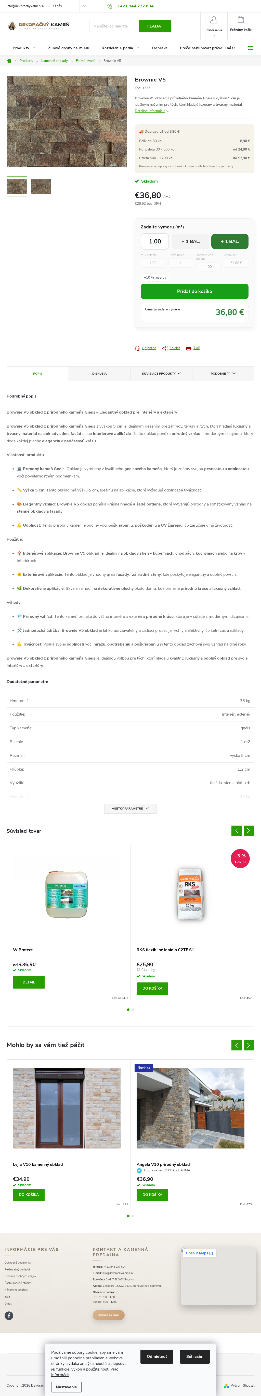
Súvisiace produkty (159, 374)
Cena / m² (230, 255)
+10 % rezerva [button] (155, 277)
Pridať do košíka (194, 291)
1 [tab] (128, 1009)
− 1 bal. (191, 241)
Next (249, 831)
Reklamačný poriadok (17, 1269)
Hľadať (155, 26)
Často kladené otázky (18, 1283)
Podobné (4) (220, 374)
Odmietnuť (157, 1356)
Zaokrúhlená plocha (204, 257)
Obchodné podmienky (18, 1263)
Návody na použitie (16, 1290)
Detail (29, 982)
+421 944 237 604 (114, 1267)
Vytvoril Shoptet (242, 1385)
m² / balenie (148, 255)
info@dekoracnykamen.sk (26, 6)
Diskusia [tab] (99, 374)
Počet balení (176, 255)
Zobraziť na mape (108, 1315)
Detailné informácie (150, 110)
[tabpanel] (68, 923)
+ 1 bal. (230, 241)
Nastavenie (66, 1387)
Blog (7, 1297)
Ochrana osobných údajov (20, 1276)
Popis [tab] (37, 374)
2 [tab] (133, 1009)
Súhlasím (194, 1356)
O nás (57, 6)
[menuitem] (24, 48)
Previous (236, 831)
